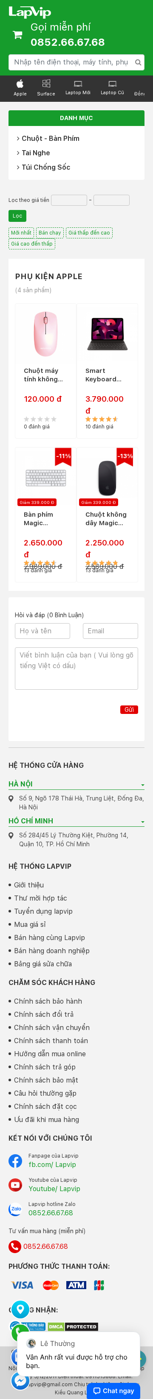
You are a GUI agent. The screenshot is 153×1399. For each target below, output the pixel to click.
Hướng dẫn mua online (50, 1054)
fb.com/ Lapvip (52, 1165)
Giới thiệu (29, 885)
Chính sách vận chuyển (52, 1028)
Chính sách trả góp (45, 1067)
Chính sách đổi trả (44, 1014)
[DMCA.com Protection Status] (73, 1326)
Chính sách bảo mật (46, 1080)
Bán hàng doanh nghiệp (52, 951)
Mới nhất (21, 233)
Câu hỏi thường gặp (45, 1093)
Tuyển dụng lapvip (43, 911)
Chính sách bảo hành (48, 1001)
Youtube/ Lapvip (54, 1189)
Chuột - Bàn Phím (50, 138)
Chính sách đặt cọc (45, 1106)
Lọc (17, 216)
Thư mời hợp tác (40, 898)
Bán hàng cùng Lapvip (49, 938)
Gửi (129, 709)
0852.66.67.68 (50, 1213)
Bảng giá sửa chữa (43, 964)
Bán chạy (50, 233)
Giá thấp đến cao (89, 233)
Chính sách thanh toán (51, 1041)
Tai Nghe (36, 153)
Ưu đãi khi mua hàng (46, 1120)
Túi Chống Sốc (46, 167)
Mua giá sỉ (30, 925)
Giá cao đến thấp (32, 244)
